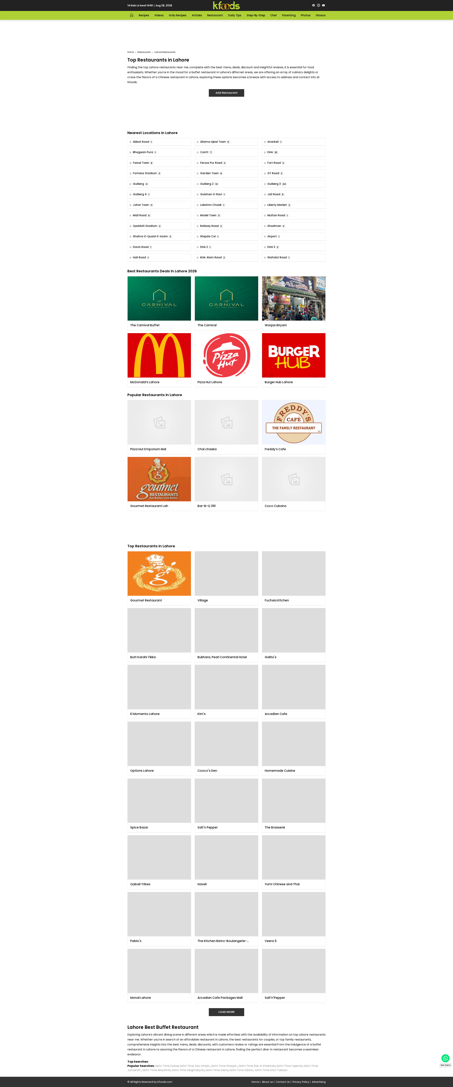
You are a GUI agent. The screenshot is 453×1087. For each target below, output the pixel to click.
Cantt (206, 152)
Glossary (322, 15)
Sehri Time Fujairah (289, 1066)
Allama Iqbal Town (214, 142)
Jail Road (275, 194)
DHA (272, 152)
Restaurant (215, 15)
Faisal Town (142, 163)
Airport (273, 236)
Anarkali (274, 142)
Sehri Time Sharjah (224, 1066)
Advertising (319, 1082)
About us (267, 1082)
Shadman (275, 226)
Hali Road (140, 257)
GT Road (274, 173)
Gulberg (140, 184)
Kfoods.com (164, 1082)
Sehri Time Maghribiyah (188, 1070)
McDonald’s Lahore (144, 382)
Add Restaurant (227, 93)
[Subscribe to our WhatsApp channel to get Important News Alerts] (445, 1058)
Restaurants (144, 52)
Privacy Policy (301, 1082)
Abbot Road (142, 142)
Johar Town (142, 205)
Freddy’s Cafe (275, 449)
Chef (273, 15)
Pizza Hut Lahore (209, 382)
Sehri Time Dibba (241, 1070)
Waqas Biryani (276, 325)
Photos (306, 15)
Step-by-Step (256, 15)
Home (130, 52)
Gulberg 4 (141, 194)
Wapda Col (209, 236)
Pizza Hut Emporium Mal (148, 449)
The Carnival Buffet (145, 325)
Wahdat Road (278, 257)
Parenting (289, 15)
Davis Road (142, 247)
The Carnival (207, 325)
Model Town (210, 215)
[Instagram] (318, 5)
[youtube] (323, 5)
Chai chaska (207, 449)
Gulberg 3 (276, 184)
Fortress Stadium (146, 173)
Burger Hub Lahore (279, 382)
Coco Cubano (275, 506)
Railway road (211, 226)
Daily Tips (234, 15)
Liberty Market (278, 205)
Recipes (144, 15)
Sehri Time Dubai (166, 1066)
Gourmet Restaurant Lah (149, 506)
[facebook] (313, 5)
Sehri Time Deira (216, 1070)
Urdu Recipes (178, 15)
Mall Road (141, 215)
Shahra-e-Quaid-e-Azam (152, 236)
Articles (197, 15)
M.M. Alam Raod (212, 257)
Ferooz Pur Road (212, 163)
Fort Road (275, 163)
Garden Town (211, 173)
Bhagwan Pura (144, 152)
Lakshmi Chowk (212, 205)
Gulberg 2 (209, 184)
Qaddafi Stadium (146, 226)
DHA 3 (272, 247)
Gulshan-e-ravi (212, 194)
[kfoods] (226, 5)
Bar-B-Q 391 (206, 506)
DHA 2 (205, 247)
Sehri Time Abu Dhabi (194, 1066)
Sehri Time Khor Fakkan (271, 1070)
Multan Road (277, 215)
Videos (159, 15)
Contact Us (283, 1082)
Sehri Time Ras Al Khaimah (257, 1066)
